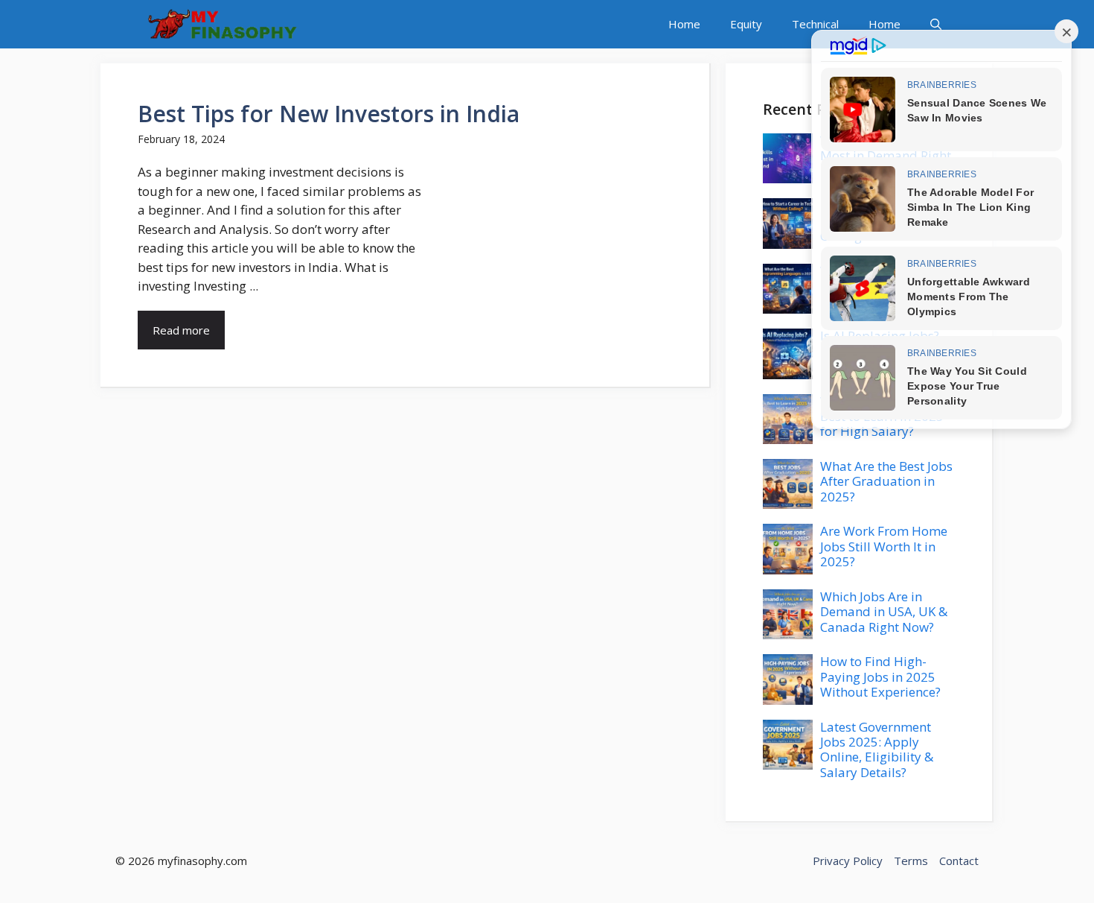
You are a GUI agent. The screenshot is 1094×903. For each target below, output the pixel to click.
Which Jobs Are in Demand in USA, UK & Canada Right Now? (883, 612)
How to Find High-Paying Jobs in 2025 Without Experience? (880, 676)
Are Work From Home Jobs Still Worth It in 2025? (883, 546)
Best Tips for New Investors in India (328, 113)
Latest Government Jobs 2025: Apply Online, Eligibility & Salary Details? (876, 749)
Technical (815, 23)
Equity (746, 23)
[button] (935, 24)
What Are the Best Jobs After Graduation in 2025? (886, 481)
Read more (181, 330)
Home (684, 23)
